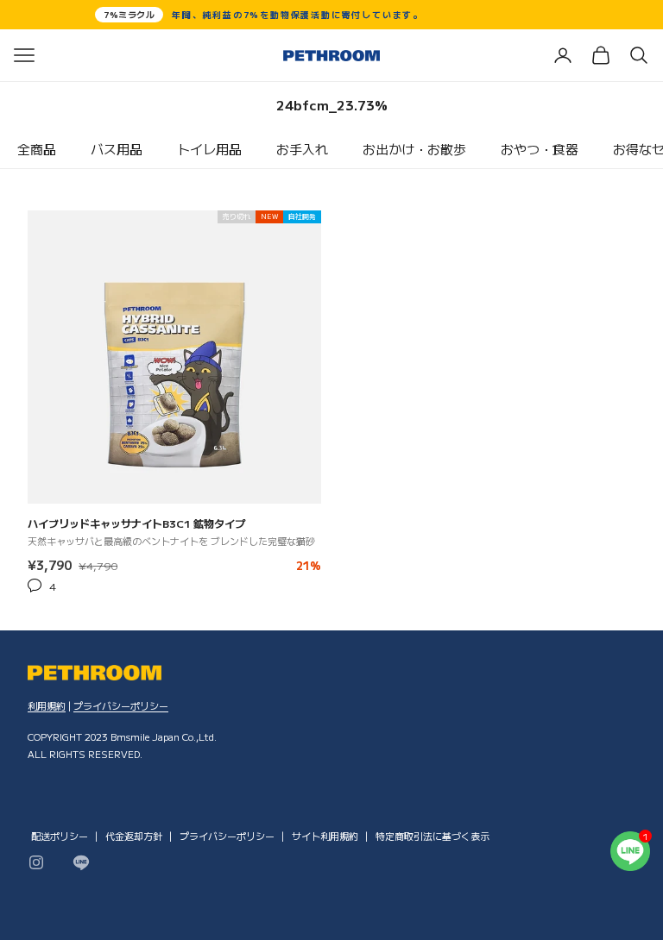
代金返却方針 (133, 836)
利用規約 (47, 705)
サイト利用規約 (325, 836)
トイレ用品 (209, 149)
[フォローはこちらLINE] (81, 862)
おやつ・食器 (539, 149)
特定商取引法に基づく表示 (432, 836)
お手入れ (302, 149)
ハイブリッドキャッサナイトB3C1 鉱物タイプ (136, 523)
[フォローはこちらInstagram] (36, 862)
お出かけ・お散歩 (414, 149)
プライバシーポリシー (120, 705)
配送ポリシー (59, 836)
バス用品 (116, 149)
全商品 (36, 149)
